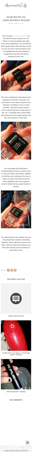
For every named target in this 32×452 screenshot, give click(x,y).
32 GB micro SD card (20, 36)
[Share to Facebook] (8, 270)
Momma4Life (16, 5)
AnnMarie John (24, 450)
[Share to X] (11, 270)
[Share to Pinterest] (15, 270)
